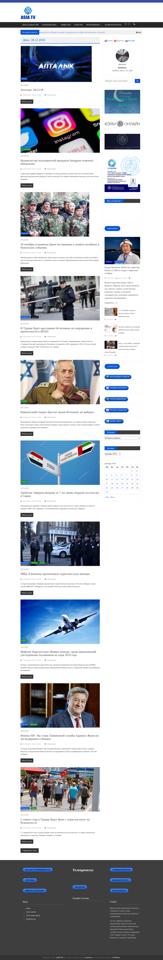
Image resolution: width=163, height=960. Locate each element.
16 (137, 479)
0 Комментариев (51, 95)
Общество (34, 563)
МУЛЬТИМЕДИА (93, 25)
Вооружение (24, 233)
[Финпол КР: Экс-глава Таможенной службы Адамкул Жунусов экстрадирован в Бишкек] (60, 705)
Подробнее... (110, 303)
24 (107, 488)
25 (112, 488)
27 (122, 488)
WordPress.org (30, 919)
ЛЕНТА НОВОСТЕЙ (30, 25)
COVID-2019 (112, 366)
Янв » (113, 497)
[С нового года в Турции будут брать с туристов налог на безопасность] (60, 789)
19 (117, 484)
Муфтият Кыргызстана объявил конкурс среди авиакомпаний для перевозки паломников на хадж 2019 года (58, 653)
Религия (23, 640)
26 (117, 488)
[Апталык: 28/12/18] (56, 64)
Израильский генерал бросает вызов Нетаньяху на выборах (57, 412)
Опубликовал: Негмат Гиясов (31, 95)
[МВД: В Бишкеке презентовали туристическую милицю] (60, 544)
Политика (24, 401)
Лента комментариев (33, 915)
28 (127, 488)
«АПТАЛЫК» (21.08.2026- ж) (51, 32)
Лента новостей (119, 262)
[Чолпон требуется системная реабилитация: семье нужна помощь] (111, 328)
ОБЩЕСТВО (66, 25)
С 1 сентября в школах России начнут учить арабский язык (126, 313)
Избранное (109, 262)
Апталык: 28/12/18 (32, 89)
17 (107, 484)
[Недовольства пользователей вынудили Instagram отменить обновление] (60, 130)
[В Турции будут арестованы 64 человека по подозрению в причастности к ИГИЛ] (60, 298)
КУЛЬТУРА (78, 25)
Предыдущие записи (30, 850)
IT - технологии (25, 149)
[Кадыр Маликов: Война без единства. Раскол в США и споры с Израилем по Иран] (122, 250)
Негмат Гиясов (122, 278)
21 (127, 484)
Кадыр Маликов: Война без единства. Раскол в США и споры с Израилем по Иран (122, 270)
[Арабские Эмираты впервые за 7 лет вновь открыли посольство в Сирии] (60, 462)
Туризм (42, 563)
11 (112, 479)
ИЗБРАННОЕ (112, 228)
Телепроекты (83, 870)
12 (117, 479)
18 (112, 484)
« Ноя (107, 497)
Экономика (33, 724)
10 (107, 479)
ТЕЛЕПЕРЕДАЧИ (49, 25)
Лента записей (31, 912)
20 (122, 484)
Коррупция (24, 724)
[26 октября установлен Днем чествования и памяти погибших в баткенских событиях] (55, 214)
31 (107, 492)
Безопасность (25, 317)
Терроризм (35, 317)
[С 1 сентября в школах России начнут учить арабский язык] (111, 312)
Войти (28, 908)
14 (127, 479)
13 (122, 479)
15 (132, 479)
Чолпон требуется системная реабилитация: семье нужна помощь (129, 330)
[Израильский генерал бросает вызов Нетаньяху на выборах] (60, 382)
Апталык (23, 79)
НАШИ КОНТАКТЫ (113, 25)
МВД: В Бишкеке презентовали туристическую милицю (55, 574)
